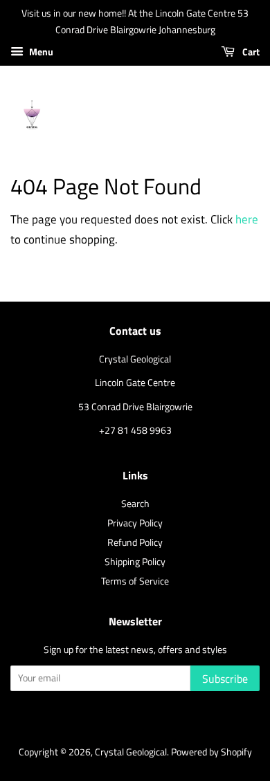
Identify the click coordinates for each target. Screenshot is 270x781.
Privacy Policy (135, 523)
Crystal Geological (131, 752)
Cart (250, 51)
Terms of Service (135, 581)
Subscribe (225, 678)
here (246, 219)
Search (135, 503)
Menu (40, 51)
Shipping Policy (135, 561)
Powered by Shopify (211, 752)
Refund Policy (135, 542)
